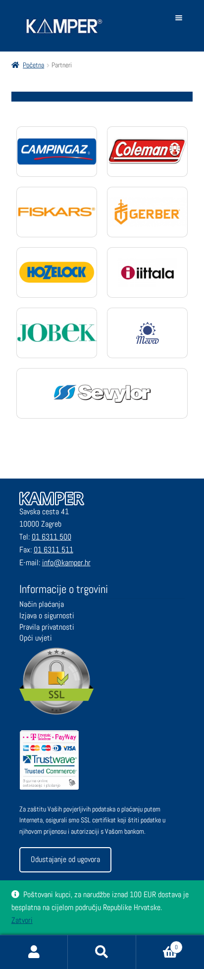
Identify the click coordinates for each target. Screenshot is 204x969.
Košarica (157, 943)
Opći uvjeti (35, 638)
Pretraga (102, 952)
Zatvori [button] (22, 920)
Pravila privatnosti (46, 627)
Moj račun (34, 952)
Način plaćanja (41, 604)
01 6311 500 (51, 537)
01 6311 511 (53, 549)
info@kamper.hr (66, 562)
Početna (33, 64)
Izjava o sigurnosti (46, 615)
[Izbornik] (180, 18)
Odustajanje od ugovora (65, 859)
